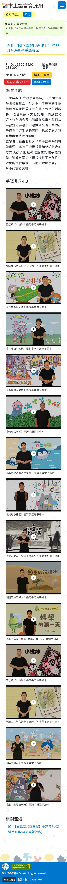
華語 (27, 14)
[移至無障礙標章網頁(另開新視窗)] (21, 866)
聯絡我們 (10, 879)
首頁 (10, 24)
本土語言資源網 (25, 5)
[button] (33, 207)
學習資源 (22, 24)
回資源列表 (18, 75)
